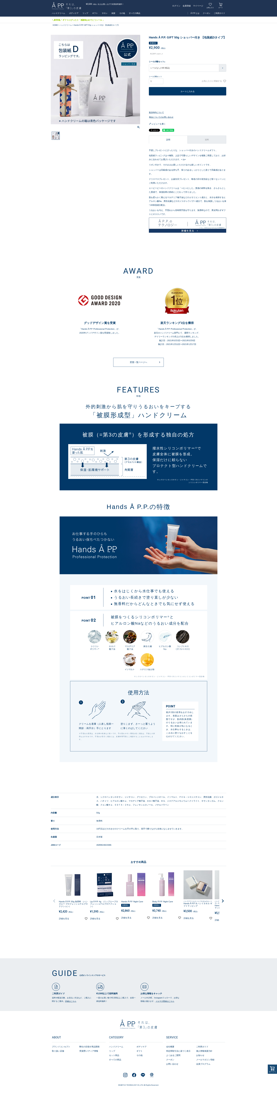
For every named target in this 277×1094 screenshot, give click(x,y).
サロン (104, 13)
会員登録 (187, 6)
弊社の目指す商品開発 (89, 1046)
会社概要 (170, 1046)
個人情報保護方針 (204, 1051)
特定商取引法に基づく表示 (178, 1051)
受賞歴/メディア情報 (88, 1051)
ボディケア (73, 13)
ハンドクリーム (58, 13)
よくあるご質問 (173, 1055)
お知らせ (200, 1055)
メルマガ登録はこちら (165, 1001)
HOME (55, 25)
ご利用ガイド (219, 13)
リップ (85, 13)
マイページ (198, 6)
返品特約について (156, 112)
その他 (122, 13)
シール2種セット (157, 61)
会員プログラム (203, 1064)
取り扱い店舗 (58, 1051)
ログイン (176, 6)
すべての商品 (134, 13)
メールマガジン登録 (205, 1059)
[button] (54, 901)
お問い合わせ (172, 1064)
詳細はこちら (70, 1001)
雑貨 (113, 13)
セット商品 (114, 1055)
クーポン (206, 13)
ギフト (95, 13)
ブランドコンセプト (61, 1046)
